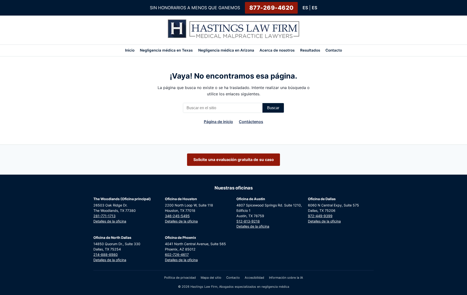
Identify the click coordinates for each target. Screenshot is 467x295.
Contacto (333, 50)
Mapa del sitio (211, 277)
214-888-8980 (105, 254)
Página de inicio (218, 121)
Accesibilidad (254, 277)
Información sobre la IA (286, 277)
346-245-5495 (177, 216)
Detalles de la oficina (109, 221)
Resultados (310, 50)
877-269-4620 (271, 7)
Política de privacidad (180, 277)
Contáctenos (251, 121)
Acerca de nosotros (277, 50)
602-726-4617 (177, 254)
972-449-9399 (320, 216)
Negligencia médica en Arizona (226, 50)
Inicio (130, 50)
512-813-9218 (248, 221)
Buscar (273, 108)
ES (305, 7)
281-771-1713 (104, 216)
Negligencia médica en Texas (166, 50)
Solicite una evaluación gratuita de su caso (233, 159)
